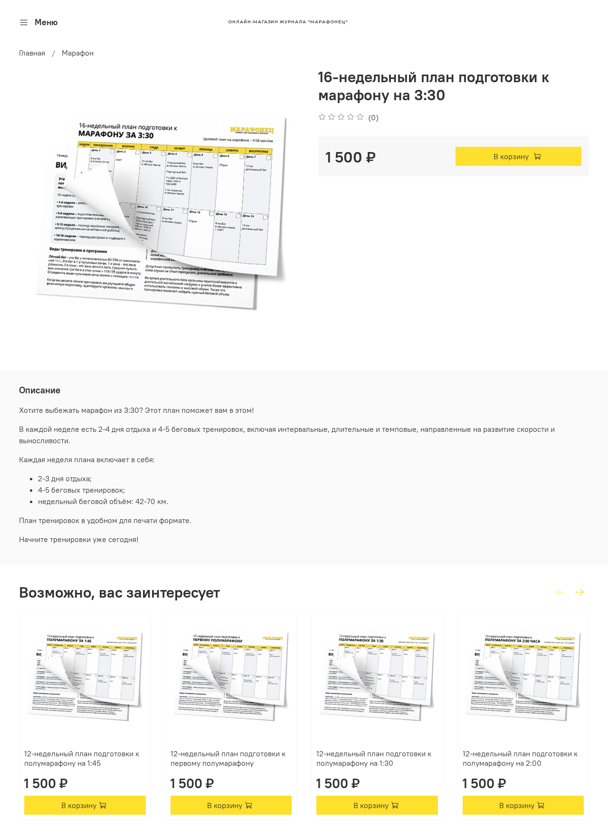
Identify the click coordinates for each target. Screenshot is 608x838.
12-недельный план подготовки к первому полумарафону (228, 758)
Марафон (78, 52)
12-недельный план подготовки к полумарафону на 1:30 (373, 758)
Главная (32, 52)
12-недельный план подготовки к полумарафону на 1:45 (81, 758)
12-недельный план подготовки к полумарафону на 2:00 (520, 758)
